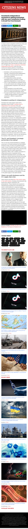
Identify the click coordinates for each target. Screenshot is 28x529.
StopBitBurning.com (8, 2)
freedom (11, 238)
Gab (16, 25)
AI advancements (5, 245)
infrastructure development (15, 245)
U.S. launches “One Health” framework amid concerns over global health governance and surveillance (13, 268)
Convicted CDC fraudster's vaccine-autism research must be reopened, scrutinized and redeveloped (12, 398)
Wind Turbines (8, 240)
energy (22, 238)
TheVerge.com (10, 227)
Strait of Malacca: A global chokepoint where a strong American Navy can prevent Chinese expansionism (13, 331)
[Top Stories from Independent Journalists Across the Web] (14, 10)
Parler (10, 25)
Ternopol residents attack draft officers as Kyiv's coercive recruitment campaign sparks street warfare (12, 420)
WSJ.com (19, 225)
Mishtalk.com (13, 225)
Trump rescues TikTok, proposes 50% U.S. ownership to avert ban (13, 289)
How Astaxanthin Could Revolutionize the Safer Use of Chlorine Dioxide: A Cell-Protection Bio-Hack (13, 504)
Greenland (23, 240)
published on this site (12, 523)
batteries (14, 240)
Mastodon (5, 25)
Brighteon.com (17, 227)
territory (18, 240)
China (7, 238)
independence (17, 238)
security (3, 238)
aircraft (3, 240)
